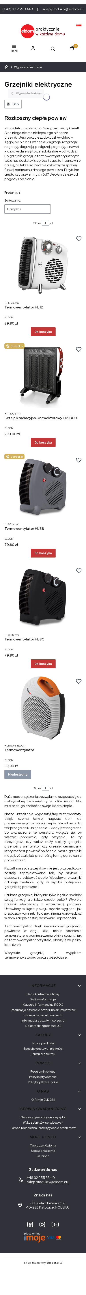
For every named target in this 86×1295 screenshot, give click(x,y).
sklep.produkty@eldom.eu (63, 9)
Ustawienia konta (43, 1151)
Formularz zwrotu (43, 1054)
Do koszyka (43, 332)
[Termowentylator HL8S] (43, 487)
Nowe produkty (43, 1043)
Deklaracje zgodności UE (43, 1026)
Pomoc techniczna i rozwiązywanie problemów (43, 1128)
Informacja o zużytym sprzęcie (43, 1020)
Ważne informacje (43, 999)
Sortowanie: (12, 200)
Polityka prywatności (43, 1077)
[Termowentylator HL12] (43, 266)
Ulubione (43, 1156)
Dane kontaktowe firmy (43, 994)
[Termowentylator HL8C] (43, 598)
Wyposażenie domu (28, 67)
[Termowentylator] (43, 708)
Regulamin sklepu (43, 1071)
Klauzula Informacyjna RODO (43, 1005)
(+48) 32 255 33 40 (17, 9)
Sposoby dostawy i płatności (43, 1049)
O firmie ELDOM (43, 1100)
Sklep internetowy (41, 1262)
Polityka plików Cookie (43, 1082)
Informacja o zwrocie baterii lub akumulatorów (43, 1010)
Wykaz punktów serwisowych (43, 1122)
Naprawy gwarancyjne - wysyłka (43, 1117)
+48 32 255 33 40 (41, 1178)
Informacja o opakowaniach (43, 1015)
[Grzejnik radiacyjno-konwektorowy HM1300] (43, 376)
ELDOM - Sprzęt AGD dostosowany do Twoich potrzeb (6, 67)
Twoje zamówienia (43, 1145)
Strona (37, 223)
